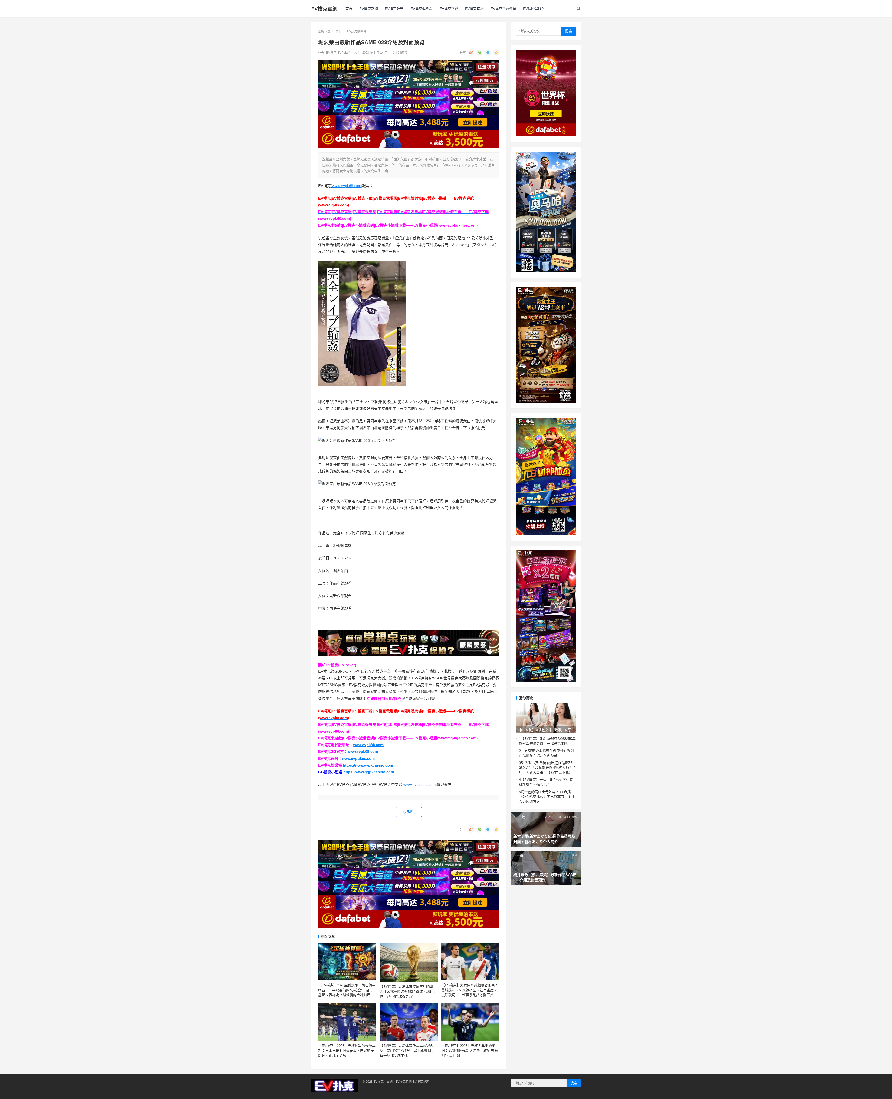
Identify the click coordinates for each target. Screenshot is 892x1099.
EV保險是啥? (533, 9)
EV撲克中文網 (383, 1081)
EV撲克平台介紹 (503, 9)
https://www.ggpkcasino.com (368, 772)
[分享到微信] (479, 52)
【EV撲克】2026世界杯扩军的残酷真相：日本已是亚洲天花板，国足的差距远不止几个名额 (347, 1050)
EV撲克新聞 (368, 9)
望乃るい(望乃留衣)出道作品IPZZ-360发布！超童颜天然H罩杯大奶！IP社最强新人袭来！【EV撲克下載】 (547, 768)
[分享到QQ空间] (496, 52)
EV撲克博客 (421, 1081)
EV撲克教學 (394, 9)
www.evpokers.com (419, 785)
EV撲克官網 (324, 8)
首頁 (348, 9)
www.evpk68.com (346, 186)
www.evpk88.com (368, 745)
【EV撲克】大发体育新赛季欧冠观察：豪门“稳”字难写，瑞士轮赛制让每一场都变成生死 (407, 1050)
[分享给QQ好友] (488, 52)
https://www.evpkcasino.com (368, 765)
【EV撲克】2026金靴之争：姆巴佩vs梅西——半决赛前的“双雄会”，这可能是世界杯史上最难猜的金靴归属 (347, 990)
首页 (339, 31)
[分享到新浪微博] (471, 52)
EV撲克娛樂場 (421, 9)
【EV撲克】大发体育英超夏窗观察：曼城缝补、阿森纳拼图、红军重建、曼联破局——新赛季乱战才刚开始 (469, 990)
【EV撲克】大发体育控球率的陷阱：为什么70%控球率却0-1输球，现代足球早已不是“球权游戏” (408, 991)
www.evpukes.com (358, 759)
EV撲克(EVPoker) (338, 52)
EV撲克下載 (448, 9)
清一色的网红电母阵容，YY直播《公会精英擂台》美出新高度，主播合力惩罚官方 (547, 797)
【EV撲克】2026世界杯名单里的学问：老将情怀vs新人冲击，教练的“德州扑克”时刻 (469, 1050)
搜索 (568, 31)
